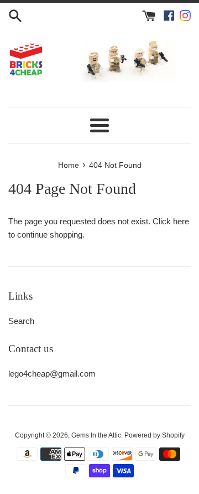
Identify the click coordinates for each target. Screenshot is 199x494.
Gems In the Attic (96, 435)
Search (21, 321)
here (181, 221)
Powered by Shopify (154, 435)
